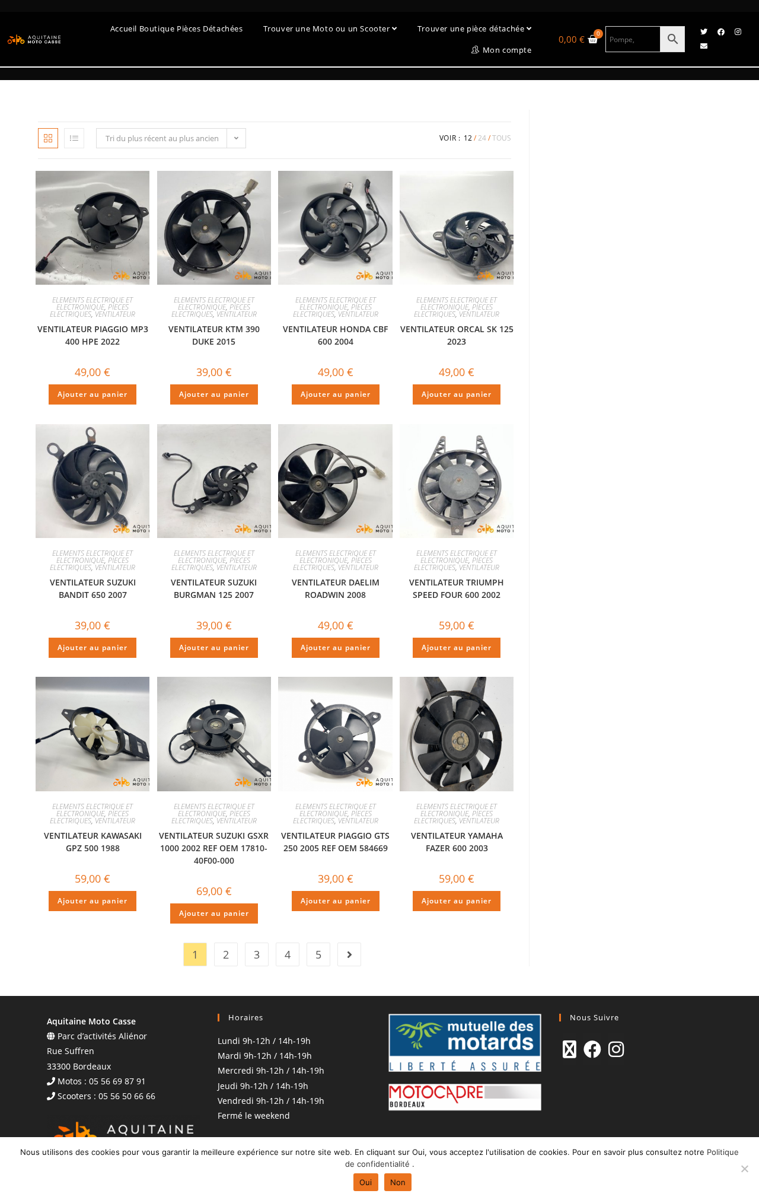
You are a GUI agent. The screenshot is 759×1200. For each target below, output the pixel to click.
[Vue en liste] (74, 138)
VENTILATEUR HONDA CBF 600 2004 (335, 335)
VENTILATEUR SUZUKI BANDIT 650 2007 (93, 588)
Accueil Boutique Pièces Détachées (176, 28)
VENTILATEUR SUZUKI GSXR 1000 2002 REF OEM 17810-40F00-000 (214, 848)
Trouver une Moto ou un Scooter (328, 28)
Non (398, 1182)
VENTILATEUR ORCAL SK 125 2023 (457, 335)
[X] (569, 1049)
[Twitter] (704, 32)
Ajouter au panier (92, 394)
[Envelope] (704, 46)
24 (482, 138)
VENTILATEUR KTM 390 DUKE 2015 (214, 335)
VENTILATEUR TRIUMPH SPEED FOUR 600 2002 (456, 588)
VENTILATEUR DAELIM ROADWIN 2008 (336, 588)
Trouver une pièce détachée (472, 28)
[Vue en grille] (48, 138)
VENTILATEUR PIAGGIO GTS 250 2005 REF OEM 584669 (335, 842)
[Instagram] (738, 32)
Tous (501, 138)
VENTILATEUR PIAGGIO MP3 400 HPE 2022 (92, 335)
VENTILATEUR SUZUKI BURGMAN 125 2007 (214, 588)
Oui (365, 1182)
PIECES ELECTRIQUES (89, 310)
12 (468, 138)
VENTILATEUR (115, 314)
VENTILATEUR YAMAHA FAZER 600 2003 (457, 842)
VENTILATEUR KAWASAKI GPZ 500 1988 (93, 842)
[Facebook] (721, 32)
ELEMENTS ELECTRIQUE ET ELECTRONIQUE (92, 303)
